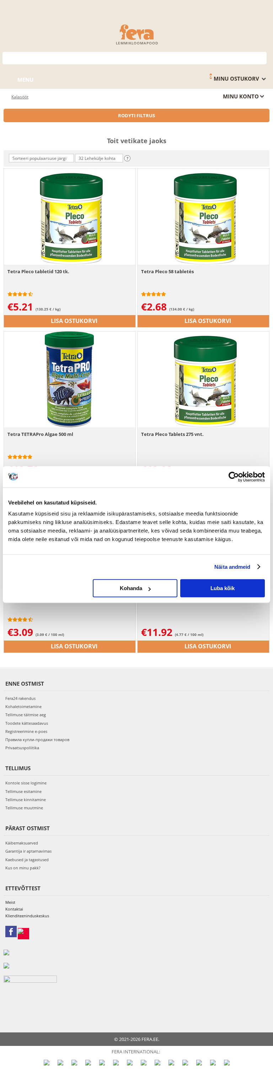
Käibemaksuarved (21, 843)
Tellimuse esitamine (23, 791)
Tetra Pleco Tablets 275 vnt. (172, 434)
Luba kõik (222, 588)
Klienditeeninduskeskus (27, 915)
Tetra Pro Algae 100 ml (33, 597)
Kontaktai (14, 909)
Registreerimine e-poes (26, 731)
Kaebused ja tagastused (27, 859)
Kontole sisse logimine (26, 782)
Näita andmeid (232, 567)
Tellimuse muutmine (24, 807)
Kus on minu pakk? (23, 867)
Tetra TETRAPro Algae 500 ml (40, 434)
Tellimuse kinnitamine (25, 799)
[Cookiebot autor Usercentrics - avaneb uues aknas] (234, 476)
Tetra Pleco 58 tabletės (167, 271)
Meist (10, 902)
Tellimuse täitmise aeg (25, 714)
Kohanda (131, 588)
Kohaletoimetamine (23, 706)
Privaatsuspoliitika (22, 747)
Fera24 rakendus (20, 698)
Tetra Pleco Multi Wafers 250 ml (177, 597)
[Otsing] (261, 57)
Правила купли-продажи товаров (37, 739)
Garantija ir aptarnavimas (28, 851)
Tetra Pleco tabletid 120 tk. (38, 271)
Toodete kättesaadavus (26, 723)
